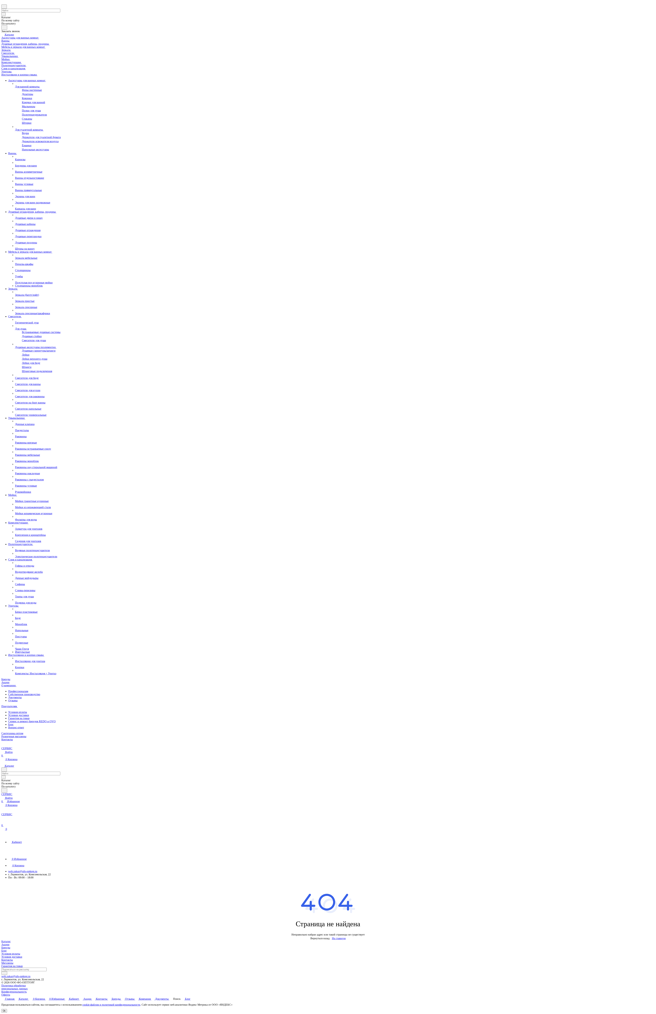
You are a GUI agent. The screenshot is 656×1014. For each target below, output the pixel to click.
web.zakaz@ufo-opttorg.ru (22, 871)
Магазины (7, 963)
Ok (4, 1011)
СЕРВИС (6, 748)
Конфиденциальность (14, 991)
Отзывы (13, 700)
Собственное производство (24, 694)
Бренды (5, 947)
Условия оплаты (17, 712)
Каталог (6, 941)
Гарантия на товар (19, 718)
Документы (15, 697)
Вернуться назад (320, 938)
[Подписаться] (4, 973)
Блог (11, 724)
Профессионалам (18, 691)
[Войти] (2, 821)
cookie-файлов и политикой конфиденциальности (111, 1004)
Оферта (5, 994)
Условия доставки (18, 715)
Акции (5, 944)
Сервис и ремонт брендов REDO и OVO (32, 721)
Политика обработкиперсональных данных (14, 987)
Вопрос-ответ (16, 727)
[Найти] (4, 27)
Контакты (7, 959)
